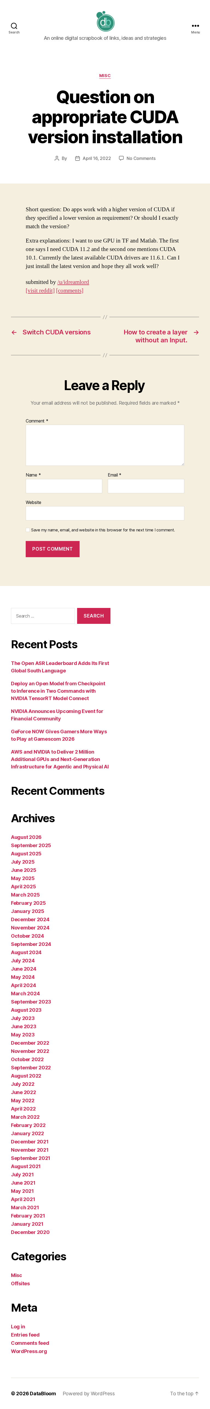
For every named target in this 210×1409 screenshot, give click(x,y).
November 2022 (30, 1051)
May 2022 (22, 1100)
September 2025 (31, 845)
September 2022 (31, 1067)
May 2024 (23, 977)
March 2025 (25, 895)
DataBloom (43, 1393)
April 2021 (23, 1199)
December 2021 (30, 1142)
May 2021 (22, 1191)
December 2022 (30, 1043)
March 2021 (25, 1207)
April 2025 (23, 886)
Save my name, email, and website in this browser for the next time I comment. (103, 530)
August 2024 (26, 952)
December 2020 (30, 1232)
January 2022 (27, 1133)
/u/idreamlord (73, 282)
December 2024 (30, 919)
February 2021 (28, 1216)
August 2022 (26, 1076)
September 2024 (31, 944)
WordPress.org (29, 1351)
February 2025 (28, 903)
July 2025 (23, 862)
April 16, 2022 (97, 158)
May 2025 (23, 878)
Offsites (20, 1283)
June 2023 (23, 1026)
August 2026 (26, 837)
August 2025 (26, 853)
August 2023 (26, 1010)
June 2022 (23, 1092)
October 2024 (27, 936)
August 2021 (26, 1166)
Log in (18, 1326)
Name (33, 475)
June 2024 (23, 969)
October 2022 (27, 1059)
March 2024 (25, 993)
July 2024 (23, 960)
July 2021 (22, 1174)
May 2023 (23, 1035)
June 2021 (23, 1183)
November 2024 (30, 928)
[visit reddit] (40, 290)
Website (33, 502)
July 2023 (23, 1018)
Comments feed (30, 1343)
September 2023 (31, 1002)
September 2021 (30, 1158)
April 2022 (23, 1109)
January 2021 (27, 1224)
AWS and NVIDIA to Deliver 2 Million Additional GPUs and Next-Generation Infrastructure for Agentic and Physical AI (60, 759)
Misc (105, 75)
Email (114, 475)
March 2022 (25, 1117)
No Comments (141, 158)
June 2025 (23, 870)
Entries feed (25, 1335)
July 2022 (22, 1084)
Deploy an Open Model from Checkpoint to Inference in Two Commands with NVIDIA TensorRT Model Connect (58, 691)
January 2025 (27, 911)
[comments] (69, 290)
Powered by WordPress (89, 1393)
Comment (37, 421)
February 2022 (28, 1125)
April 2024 (23, 985)
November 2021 (30, 1150)
